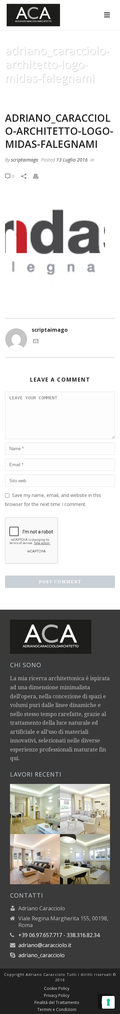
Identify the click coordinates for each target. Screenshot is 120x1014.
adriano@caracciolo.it (44, 945)
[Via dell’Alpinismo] (93, 805)
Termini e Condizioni (56, 1009)
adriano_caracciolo (41, 955)
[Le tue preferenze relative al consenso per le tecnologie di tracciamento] (108, 1002)
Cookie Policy (56, 988)
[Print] (39, 175)
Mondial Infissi (42, 94)
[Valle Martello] (93, 855)
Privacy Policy (56, 995)
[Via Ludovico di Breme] (43, 855)
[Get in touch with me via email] (35, 341)
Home (14, 94)
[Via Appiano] (43, 805)
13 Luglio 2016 (72, 160)
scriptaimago (24, 160)
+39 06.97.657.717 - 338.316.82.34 (59, 935)
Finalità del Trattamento (56, 1002)
